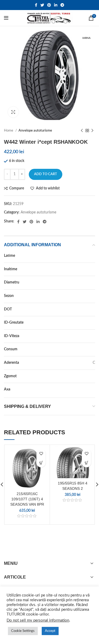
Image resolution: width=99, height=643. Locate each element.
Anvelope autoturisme (35, 130)
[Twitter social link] (42, 5)
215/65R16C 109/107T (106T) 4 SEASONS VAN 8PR (27, 499)
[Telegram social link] (62, 5)
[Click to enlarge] (13, 112)
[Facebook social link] (36, 5)
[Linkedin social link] (56, 5)
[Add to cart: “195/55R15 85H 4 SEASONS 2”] (86, 462)
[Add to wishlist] (41, 453)
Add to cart (45, 174)
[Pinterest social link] (49, 5)
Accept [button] (50, 631)
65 (93, 269)
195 (92, 256)
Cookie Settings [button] (23, 631)
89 (93, 322)
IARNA (89, 296)
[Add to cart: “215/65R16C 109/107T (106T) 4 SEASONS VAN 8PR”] (41, 462)
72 (93, 376)
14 (93, 282)
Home (9, 130)
